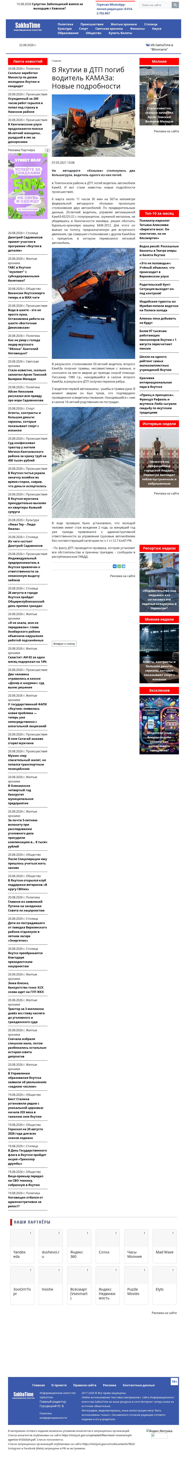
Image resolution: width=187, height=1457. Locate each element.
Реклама (109, 1385)
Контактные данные (139, 1385)
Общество (93, 33)
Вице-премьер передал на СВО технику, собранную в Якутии (25, 1180)
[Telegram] (123, 566)
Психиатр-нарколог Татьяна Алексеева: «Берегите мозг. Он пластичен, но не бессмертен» (155, 229)
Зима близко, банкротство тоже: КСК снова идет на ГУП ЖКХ (26, 987)
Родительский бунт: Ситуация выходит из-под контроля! (157, 289)
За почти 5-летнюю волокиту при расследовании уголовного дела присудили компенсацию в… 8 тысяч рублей (27, 833)
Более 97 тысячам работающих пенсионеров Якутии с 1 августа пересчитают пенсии (158, 339)
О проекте (59, 1385)
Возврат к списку (64, 643)
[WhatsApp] (119, 566)
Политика (65, 24)
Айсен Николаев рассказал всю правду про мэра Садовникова (25, 395)
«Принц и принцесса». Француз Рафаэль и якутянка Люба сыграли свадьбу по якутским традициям (158, 403)
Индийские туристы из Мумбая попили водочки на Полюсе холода (159, 305)
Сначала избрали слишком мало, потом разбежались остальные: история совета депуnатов (27, 1047)
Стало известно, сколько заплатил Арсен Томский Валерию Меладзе (27, 374)
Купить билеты (120, 33)
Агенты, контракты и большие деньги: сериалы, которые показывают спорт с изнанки (24, 421)
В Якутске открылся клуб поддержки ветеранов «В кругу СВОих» (27, 884)
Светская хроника (109, 29)
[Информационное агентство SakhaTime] (28, 26)
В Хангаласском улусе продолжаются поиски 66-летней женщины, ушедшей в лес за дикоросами (25, 133)
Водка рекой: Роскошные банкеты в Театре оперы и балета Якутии (159, 250)
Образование (68, 33)
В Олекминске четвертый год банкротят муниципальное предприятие (20, 794)
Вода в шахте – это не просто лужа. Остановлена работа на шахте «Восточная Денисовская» (26, 319)
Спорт (83, 29)
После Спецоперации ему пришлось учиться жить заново (27, 863)
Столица (150, 24)
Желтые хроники (124, 24)
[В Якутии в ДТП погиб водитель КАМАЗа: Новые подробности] (93, 125)
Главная (38, 1385)
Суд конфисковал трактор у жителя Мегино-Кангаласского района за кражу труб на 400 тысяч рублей (27, 451)
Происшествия (92, 24)
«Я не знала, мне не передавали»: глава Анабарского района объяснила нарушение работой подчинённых (25, 631)
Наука (156, 29)
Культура (65, 29)
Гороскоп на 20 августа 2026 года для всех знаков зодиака (25, 1133)
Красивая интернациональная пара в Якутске (156, 382)
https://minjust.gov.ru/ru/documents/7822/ (108, 1444)
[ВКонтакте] (115, 566)
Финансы (137, 29)
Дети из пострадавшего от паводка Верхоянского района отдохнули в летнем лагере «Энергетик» (27, 931)
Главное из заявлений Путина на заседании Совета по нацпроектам (26, 906)
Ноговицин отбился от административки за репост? (25, 1201)
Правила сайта (84, 1385)
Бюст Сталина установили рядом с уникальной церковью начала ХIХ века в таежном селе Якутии (25, 1108)
